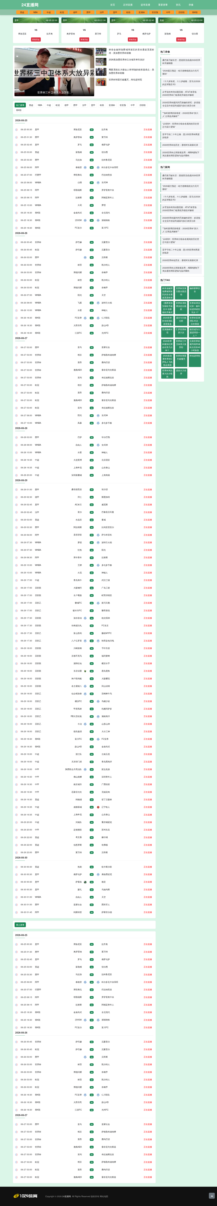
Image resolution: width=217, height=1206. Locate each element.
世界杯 (38, 242)
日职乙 (38, 602)
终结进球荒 (195, 355)
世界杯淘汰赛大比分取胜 (167, 373)
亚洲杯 (142, 12)
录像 (191, 4)
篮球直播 (145, 4)
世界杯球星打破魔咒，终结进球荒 (125, 79)
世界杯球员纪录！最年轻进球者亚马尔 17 (195, 307)
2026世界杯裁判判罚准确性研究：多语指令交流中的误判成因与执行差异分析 (181, 104)
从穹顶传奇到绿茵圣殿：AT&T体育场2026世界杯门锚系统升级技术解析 (179, 93)
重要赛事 (163, 4)
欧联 (128, 12)
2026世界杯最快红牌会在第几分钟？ (167, 345)
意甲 (115, 12)
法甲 (102, 12)
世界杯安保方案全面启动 (181, 291)
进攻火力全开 (181, 372)
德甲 (75, 12)
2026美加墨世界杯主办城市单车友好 (127, 59)
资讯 (178, 4)
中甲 (168, 12)
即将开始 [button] (35, 39)
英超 (22, 12)
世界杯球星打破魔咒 (181, 357)
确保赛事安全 (195, 290)
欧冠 (62, 12)
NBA (35, 12)
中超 (49, 12)
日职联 (181, 12)
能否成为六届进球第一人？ (195, 332)
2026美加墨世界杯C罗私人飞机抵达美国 (167, 360)
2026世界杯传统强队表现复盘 (167, 320)
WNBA (38, 182)
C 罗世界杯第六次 (181, 331)
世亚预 (155, 12)
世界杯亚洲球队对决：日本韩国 (195, 320)
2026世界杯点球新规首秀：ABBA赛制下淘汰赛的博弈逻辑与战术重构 (180, 154)
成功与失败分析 (181, 319)
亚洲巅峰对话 (167, 331)
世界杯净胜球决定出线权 (181, 306)
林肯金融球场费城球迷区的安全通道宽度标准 (167, 293)
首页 (112, 4)
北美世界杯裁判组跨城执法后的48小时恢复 (195, 345)
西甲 (89, 12)
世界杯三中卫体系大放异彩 (181, 344)
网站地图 (104, 1196)
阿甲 (37, 167)
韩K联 (195, 12)
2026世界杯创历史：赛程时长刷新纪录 (180, 144)
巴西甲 (38, 174)
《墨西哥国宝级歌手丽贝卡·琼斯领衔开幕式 (167, 307)
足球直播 (128, 4)
